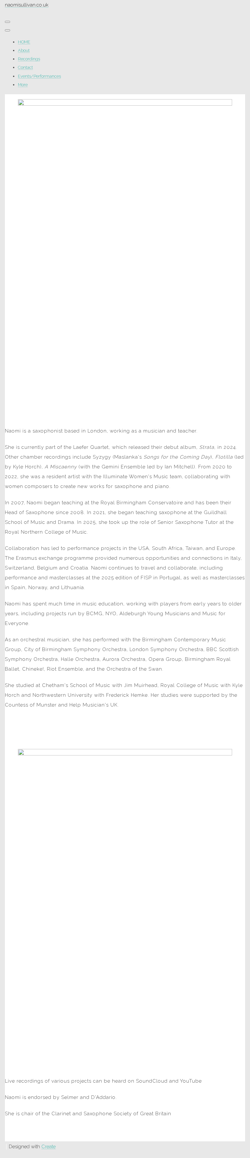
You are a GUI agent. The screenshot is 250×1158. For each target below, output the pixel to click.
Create (48, 1147)
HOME (24, 41)
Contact (25, 67)
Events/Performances (39, 76)
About (24, 50)
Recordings (29, 58)
